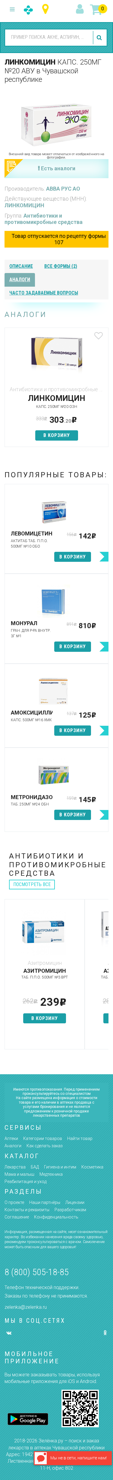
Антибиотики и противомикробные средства (44, 218)
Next (103, 977)
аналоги (19, 279)
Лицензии (74, 1202)
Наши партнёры (44, 1202)
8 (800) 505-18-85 (37, 1272)
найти (100, 37)
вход (81, 9)
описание (21, 266)
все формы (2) (60, 266)
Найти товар (80, 1138)
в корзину (56, 435)
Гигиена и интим (60, 1167)
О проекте (14, 1202)
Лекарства (15, 1167)
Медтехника (51, 1174)
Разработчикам (70, 1209)
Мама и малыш (19, 1174)
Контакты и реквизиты (27, 1209)
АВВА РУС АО (63, 188)
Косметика (92, 1167)
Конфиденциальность (56, 1217)
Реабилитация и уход (25, 1181)
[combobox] (48, 37)
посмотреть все (32, 884)
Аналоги (13, 1145)
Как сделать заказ (45, 1145)
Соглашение (17, 1217)
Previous (9, 977)
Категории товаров (42, 1138)
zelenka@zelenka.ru (26, 1307)
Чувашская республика (47, 9)
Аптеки (11, 1138)
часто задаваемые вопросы (43, 293)
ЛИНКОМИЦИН (24, 205)
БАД (35, 1167)
